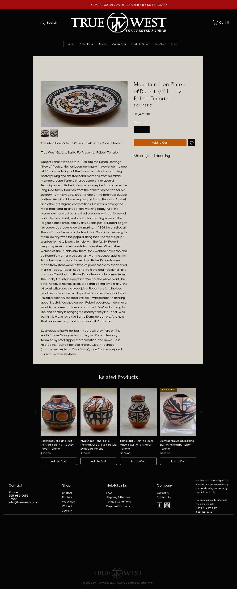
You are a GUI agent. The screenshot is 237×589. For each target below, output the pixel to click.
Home (44, 68)
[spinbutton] (142, 129)
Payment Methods (118, 506)
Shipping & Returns (118, 497)
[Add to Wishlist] (191, 142)
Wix (150, 582)
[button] (220, 22)
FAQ (109, 492)
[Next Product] (201, 412)
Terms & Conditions (118, 501)
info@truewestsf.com (24, 502)
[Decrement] (137, 129)
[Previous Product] (35, 412)
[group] (118, 426)
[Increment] (146, 129)
